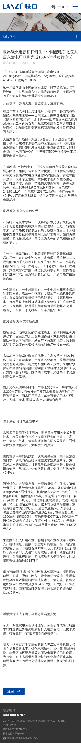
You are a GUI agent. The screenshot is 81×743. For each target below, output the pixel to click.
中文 (61, 6)
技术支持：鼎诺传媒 (13, 733)
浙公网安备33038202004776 (22, 738)
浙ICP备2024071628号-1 (16, 729)
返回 (10, 691)
